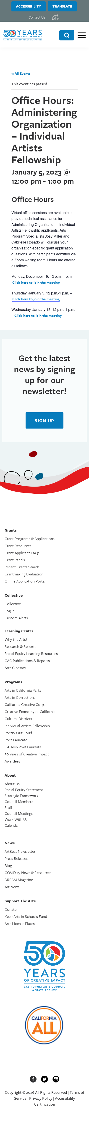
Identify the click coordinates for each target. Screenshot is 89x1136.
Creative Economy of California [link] (30, 711)
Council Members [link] (19, 801)
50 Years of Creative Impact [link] (27, 754)
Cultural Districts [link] (18, 718)
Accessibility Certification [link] (54, 1101)
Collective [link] (13, 603)
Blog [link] (8, 865)
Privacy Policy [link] (40, 1098)
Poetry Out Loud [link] (18, 733)
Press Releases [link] (16, 858)
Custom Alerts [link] (16, 618)
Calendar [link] (12, 825)
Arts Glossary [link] (15, 667)
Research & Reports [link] (20, 646)
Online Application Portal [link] (25, 581)
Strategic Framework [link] (21, 795)
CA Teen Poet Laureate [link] (23, 747)
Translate (62, 6)
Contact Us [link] (37, 17)
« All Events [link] (20, 73)
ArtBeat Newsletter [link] (20, 851)
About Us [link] (12, 783)
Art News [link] (12, 887)
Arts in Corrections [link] (20, 697)
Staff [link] (8, 807)
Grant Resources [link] (18, 545)
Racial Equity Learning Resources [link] (31, 653)
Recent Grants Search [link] (22, 567)
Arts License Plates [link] (20, 923)
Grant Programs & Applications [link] (30, 538)
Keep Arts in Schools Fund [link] (26, 916)
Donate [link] (10, 909)
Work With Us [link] (16, 819)
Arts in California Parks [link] (23, 690)
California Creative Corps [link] (25, 704)
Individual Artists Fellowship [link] (27, 725)
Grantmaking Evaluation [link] (24, 574)
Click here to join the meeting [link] (36, 282)
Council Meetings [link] (19, 813)
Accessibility (28, 6)
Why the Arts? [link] (16, 639)
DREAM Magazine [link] (19, 879)
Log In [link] (10, 611)
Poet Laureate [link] (16, 740)
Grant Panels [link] (15, 560)
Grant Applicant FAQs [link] (22, 553)
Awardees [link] (12, 761)
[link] (56, 17)
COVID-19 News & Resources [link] (28, 872)
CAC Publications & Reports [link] (27, 660)
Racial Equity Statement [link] (24, 789)
